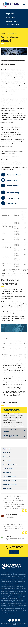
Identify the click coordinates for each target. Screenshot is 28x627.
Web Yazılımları (7, 472)
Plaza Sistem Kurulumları (9, 480)
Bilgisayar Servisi (7, 449)
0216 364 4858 (10, 13)
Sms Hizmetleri (7, 460)
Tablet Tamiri (6, 456)
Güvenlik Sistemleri (8, 468)
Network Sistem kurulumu (10, 484)
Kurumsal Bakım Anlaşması (10, 464)
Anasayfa (3, 33)
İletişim (13, 552)
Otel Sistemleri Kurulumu (9, 476)
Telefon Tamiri (6, 452)
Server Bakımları (7, 488)
